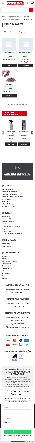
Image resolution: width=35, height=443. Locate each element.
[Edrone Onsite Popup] (17, 221)
